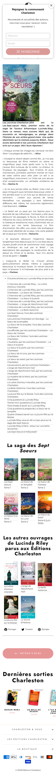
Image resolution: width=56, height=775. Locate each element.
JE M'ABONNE (28, 52)
